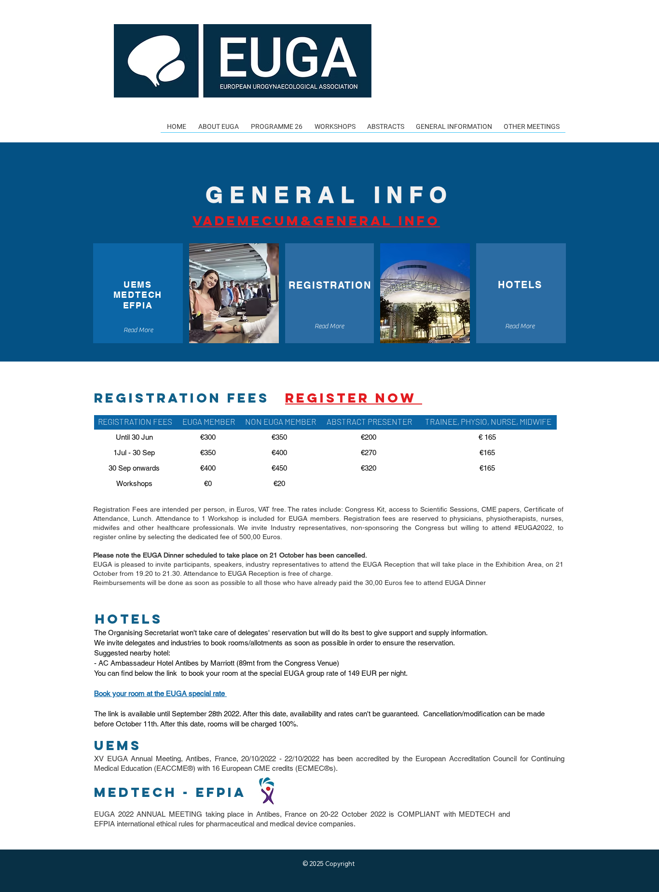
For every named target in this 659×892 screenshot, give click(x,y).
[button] (218, 130)
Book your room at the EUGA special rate (160, 693)
